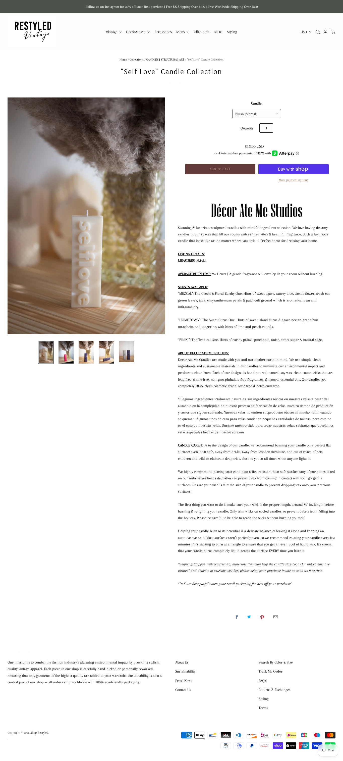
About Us (182, 662)
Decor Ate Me (171, 83)
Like (236, 617)
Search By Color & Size (276, 662)
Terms (263, 708)
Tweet (249, 617)
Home (123, 59)
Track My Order (270, 671)
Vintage (112, 31)
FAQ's (263, 681)
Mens (181, 31)
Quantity (247, 128)
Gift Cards (201, 31)
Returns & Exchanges (275, 690)
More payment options (293, 180)
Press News (183, 681)
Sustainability (185, 671)
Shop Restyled (39, 732)
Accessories (163, 31)
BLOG (218, 31)
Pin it (262, 617)
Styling (232, 31)
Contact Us (183, 690)
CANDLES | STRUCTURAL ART (165, 59)
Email (275, 617)
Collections (137, 59)
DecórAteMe (136, 31)
